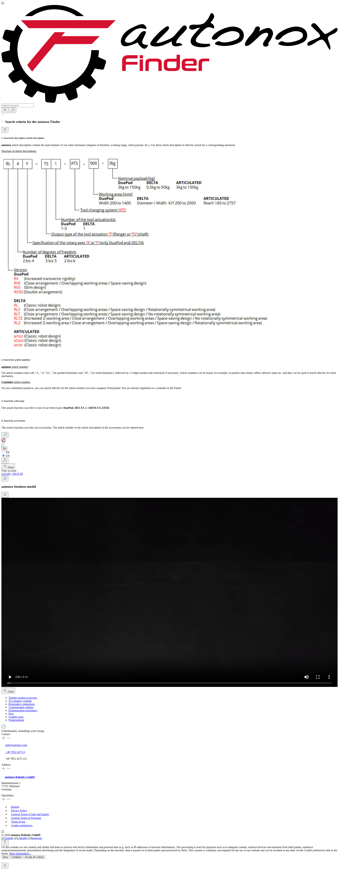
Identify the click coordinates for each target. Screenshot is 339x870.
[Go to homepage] (169, 101)
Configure (16, 857)
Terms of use (18, 821)
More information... (20, 853)
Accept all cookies (34, 857)
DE (7, 452)
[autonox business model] (2, 445)
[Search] (12, 110)
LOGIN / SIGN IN (12, 473)
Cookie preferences (21, 825)
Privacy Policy (19, 810)
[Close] (4, 130)
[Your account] (4, 460)
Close (11, 467)
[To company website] (3, 441)
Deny (5, 857)
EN (7, 455)
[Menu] (4, 478)
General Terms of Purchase (26, 817)
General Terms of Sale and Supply (30, 814)
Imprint (15, 806)
